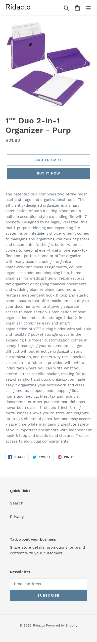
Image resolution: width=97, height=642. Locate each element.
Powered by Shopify (61, 625)
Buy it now (48, 173)
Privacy (17, 516)
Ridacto (39, 625)
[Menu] (88, 7)
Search (16, 503)
